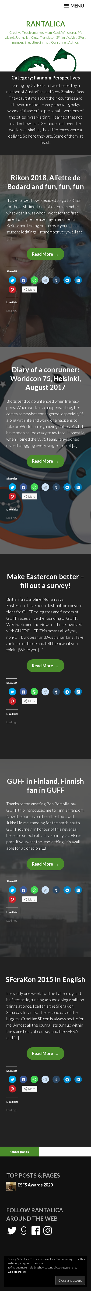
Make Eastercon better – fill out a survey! (45, 580)
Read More (48, 255)
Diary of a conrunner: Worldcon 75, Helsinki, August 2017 (45, 378)
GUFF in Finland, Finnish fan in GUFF (45, 785)
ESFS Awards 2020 (35, 1184)
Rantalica (45, 23)
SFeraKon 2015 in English (45, 979)
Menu (77, 5)
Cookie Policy (17, 1271)
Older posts (19, 1152)
